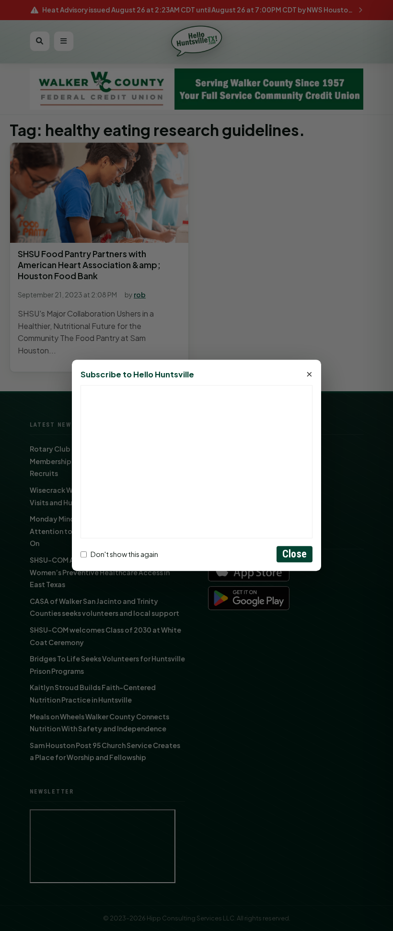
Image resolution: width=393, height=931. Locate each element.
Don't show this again (124, 554)
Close (294, 554)
